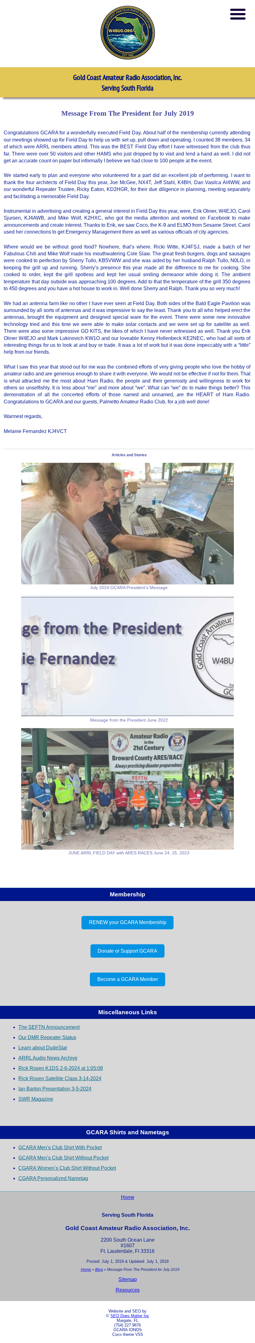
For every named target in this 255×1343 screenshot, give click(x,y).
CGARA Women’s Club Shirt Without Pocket (67, 1168)
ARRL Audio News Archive (47, 1058)
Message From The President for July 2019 (127, 113)
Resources (128, 1290)
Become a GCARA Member (127, 979)
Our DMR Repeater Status (47, 1037)
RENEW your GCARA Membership (127, 922)
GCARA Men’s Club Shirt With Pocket (60, 1147)
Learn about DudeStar (42, 1047)
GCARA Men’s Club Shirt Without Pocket (63, 1157)
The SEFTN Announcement (49, 1027)
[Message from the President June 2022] (127, 656)
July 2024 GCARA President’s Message (129, 587)
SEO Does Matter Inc (129, 1315)
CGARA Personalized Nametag (53, 1178)
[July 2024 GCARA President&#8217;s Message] (127, 523)
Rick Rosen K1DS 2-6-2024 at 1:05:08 (60, 1068)
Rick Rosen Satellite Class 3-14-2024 (59, 1078)
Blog (99, 1269)
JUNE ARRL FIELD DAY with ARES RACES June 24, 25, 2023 (128, 852)
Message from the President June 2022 (129, 720)
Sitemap (127, 1279)
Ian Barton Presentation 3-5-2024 (54, 1088)
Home (127, 1197)
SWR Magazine (35, 1099)
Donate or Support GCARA (127, 951)
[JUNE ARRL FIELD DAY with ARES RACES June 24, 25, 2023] (127, 789)
